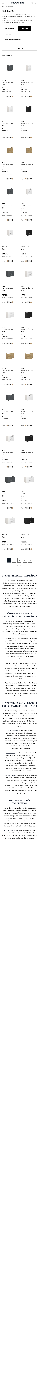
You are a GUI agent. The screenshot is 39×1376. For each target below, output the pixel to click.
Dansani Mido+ (13, 730)
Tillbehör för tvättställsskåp (13, 39)
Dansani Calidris (10, 775)
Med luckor (8, 34)
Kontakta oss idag (10, 830)
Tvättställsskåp (9, 6)
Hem (3, 6)
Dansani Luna (10, 753)
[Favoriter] (36, 3)
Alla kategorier (9, 28)
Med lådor (25, 28)
